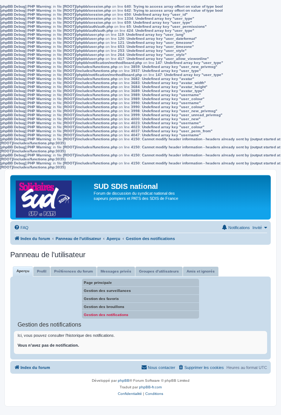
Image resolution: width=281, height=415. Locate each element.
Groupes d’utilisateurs (159, 271)
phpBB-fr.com (150, 387)
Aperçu (22, 271)
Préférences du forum (73, 271)
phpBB (124, 380)
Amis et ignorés (201, 271)
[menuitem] (21, 227)
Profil (41, 271)
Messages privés (116, 271)
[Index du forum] (53, 197)
